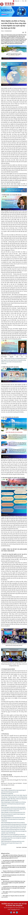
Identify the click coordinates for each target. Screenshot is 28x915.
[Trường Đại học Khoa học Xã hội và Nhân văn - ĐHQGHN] (2, 4)
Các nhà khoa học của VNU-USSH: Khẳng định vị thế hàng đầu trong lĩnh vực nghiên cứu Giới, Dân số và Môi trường (12, 862)
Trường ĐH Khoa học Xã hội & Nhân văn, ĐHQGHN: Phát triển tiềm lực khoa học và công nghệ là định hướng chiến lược (13, 888)
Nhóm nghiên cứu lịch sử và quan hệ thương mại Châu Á (14, 891)
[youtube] (14, 912)
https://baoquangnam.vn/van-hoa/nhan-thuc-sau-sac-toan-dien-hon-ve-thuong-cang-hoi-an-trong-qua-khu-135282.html (13, 819)
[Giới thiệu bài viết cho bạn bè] (21, 32)
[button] (16, 1)
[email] (16, 912)
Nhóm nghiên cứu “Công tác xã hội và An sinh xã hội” (13, 895)
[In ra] (23, 32)
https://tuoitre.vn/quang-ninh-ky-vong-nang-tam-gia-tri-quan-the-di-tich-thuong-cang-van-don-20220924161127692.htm (13, 792)
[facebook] (11, 912)
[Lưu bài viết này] (25, 32)
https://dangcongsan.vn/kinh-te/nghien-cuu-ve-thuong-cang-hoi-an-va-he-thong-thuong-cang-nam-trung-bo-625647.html (13, 804)
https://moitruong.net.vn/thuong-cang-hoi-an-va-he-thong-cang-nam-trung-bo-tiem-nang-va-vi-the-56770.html (12, 843)
